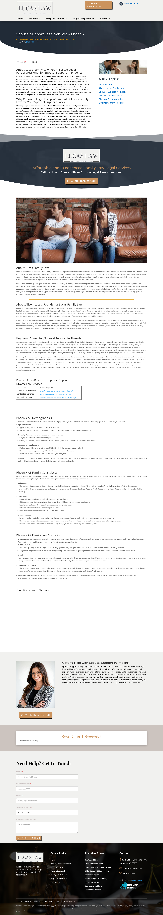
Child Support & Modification (97, 871)
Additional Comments (26, 819)
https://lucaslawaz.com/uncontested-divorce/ (56, 391)
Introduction (105, 84)
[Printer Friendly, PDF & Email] (27, 63)
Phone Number (23, 784)
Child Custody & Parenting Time (98, 867)
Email (19, 795)
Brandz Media (137, 880)
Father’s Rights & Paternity (96, 879)
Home (21, 19)
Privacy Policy (71, 901)
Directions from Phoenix (111, 103)
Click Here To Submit (29, 838)
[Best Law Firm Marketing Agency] (129, 890)
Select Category (24, 807)
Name (19, 772)
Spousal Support (92, 875)
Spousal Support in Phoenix (113, 92)
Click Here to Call (83, 180)
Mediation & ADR (92, 882)
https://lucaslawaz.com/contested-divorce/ (55, 394)
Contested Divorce (92, 860)
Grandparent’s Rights (94, 886)
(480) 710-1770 (131, 3)
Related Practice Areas (111, 95)
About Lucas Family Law (111, 88)
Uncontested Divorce (94, 864)
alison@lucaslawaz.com (132, 868)
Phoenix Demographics (111, 99)
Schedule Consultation (94, 5)
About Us (33, 19)
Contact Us (104, 19)
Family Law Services (55, 19)
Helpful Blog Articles (83, 19)
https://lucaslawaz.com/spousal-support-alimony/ (58, 398)
